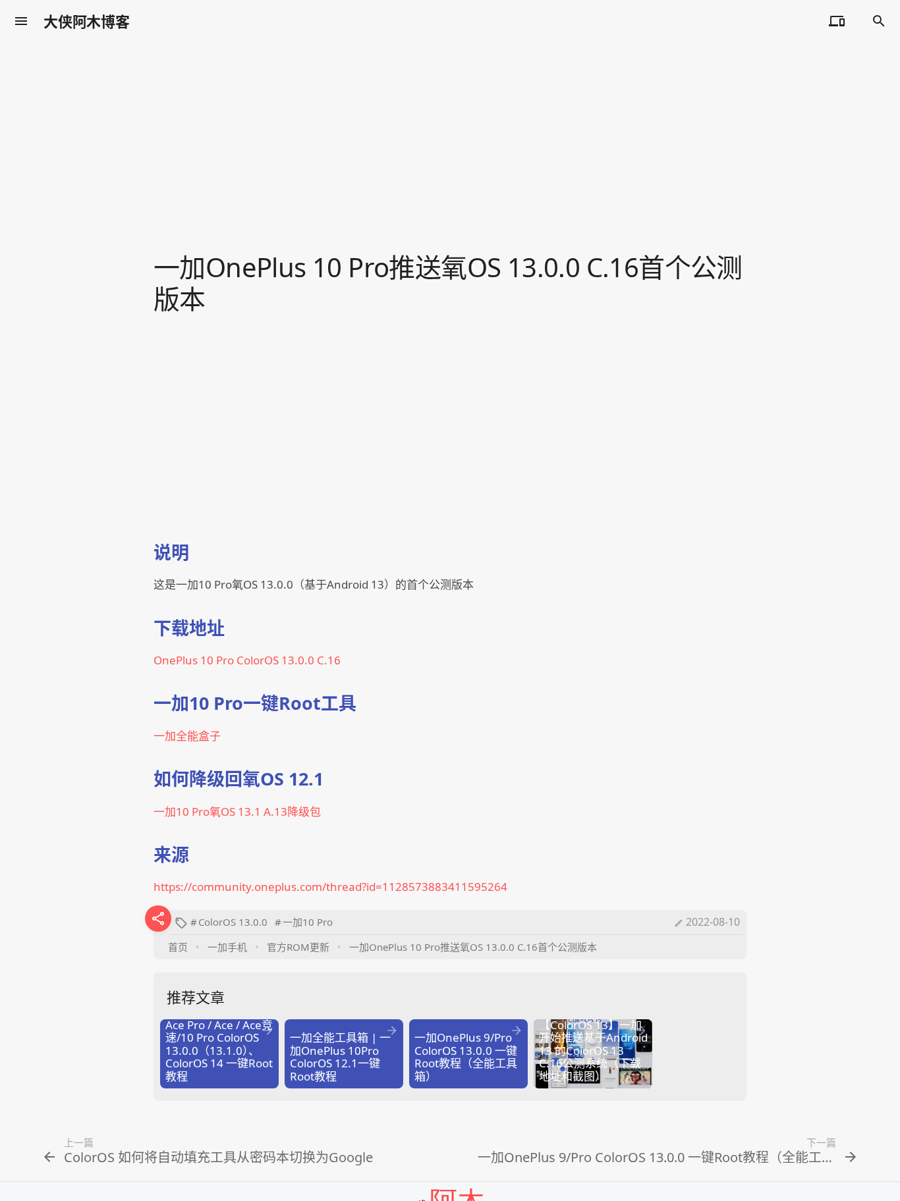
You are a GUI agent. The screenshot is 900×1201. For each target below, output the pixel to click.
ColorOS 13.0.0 (232, 921)
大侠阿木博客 (86, 21)
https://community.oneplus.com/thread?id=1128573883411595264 (330, 886)
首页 (178, 946)
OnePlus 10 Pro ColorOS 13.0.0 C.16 (247, 660)
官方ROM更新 (298, 946)
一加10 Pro (308, 921)
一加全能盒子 (187, 735)
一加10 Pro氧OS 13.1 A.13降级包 (237, 811)
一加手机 (227, 946)
